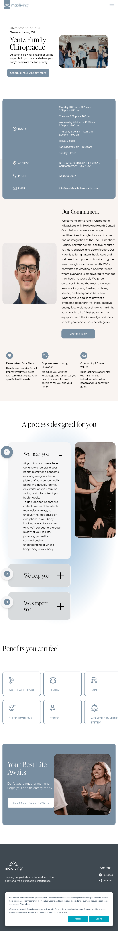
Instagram (108, 880)
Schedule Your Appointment (28, 73)
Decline (99, 919)
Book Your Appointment (31, 803)
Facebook (108, 874)
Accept (78, 919)
